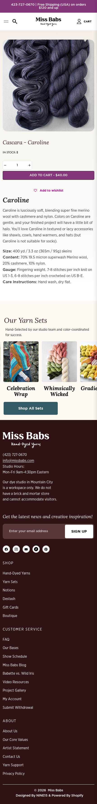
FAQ (6, 639)
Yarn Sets (10, 582)
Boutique (10, 616)
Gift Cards (10, 607)
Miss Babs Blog (14, 665)
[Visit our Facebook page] (6, 549)
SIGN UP (79, 531)
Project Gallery (14, 690)
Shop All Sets (30, 408)
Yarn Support (13, 765)
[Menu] (6, 21)
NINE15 (42, 795)
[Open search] (15, 21)
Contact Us (11, 757)
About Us (10, 731)
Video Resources (16, 682)
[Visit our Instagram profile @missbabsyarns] (16, 549)
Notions (9, 590)
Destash (9, 599)
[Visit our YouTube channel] (26, 549)
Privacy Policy (14, 774)
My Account (12, 699)
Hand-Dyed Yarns (16, 573)
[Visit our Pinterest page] (46, 549)
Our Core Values (15, 740)
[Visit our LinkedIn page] (36, 549)
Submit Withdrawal (18, 707)
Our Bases (10, 648)
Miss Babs (55, 790)
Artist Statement (16, 748)
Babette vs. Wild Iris (18, 673)
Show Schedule (15, 656)
